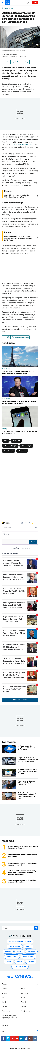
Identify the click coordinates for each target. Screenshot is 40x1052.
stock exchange (10, 446)
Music (19, 951)
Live (35, 2)
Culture (4, 1006)
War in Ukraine (14, 946)
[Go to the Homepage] (7, 2)
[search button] (36, 928)
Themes (4, 984)
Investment (8, 451)
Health (4, 1002)
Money (12, 8)
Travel (23, 1002)
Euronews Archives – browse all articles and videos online (9, 1017)
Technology (26, 446)
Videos (23, 1006)
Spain (28, 946)
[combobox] (20, 928)
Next (6, 8)
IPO (5, 441)
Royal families (28, 956)
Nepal (9, 961)
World (23, 989)
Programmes (6, 1011)
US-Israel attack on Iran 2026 (20, 941)
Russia (19, 961)
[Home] (2, 8)
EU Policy (24, 993)
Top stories (9, 742)
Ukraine (31, 961)
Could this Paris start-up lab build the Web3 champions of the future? (17, 196)
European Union (20, 967)
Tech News (6, 369)
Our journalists (26, 1011)
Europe (4, 989)
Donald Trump (12, 956)
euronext (16, 441)
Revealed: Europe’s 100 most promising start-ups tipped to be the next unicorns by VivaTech (18, 238)
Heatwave (31, 951)
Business (22, 451)
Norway (8, 951)
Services (5, 1025)
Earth (3, 997)
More (3, 1031)
